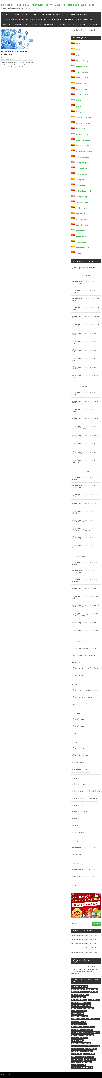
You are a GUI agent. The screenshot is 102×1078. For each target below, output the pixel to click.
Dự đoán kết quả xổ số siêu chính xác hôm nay (85, 1046)
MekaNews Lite (10, 1075)
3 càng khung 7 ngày (78, 989)
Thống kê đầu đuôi (82, 157)
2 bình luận (14, 59)
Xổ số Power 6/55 (78, 697)
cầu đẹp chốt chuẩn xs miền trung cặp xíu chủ (85, 486)
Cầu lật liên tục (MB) (83, 140)
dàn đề (74, 1037)
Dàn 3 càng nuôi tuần (78, 1021)
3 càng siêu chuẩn (77, 992)
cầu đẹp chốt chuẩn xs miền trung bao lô (85, 478)
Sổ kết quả (27, 24)
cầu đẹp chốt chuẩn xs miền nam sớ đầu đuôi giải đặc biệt (85, 614)
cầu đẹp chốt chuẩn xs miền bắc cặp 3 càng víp (86, 461)
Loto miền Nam (81, 219)
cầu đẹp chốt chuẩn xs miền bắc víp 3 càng (85, 334)
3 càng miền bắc (91, 989)
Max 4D (78, 106)
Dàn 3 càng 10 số (94, 1019)
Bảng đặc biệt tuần (77, 1013)
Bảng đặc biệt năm (87, 1008)
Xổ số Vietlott (77, 690)
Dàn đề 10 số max (77, 1040)
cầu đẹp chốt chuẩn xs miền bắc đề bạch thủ (85, 325)
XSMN (92, 19)
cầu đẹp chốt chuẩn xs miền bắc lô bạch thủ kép (85, 436)
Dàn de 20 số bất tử (77, 1027)
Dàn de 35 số (90, 1027)
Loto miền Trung (82, 225)
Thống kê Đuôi (81, 185)
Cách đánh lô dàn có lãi (79, 1019)
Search (92, 30)
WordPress (26, 1075)
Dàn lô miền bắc (88, 1035)
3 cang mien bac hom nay (79, 986)
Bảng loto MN (90, 848)
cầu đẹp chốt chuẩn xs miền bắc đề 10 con (85, 316)
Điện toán (48, 24)
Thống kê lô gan (82, 163)
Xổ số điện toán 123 (83, 123)
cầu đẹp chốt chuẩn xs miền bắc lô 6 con (85, 401)
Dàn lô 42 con (76, 1035)
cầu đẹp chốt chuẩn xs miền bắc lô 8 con (85, 410)
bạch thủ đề (75, 1008)
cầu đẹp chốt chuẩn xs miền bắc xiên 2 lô (84, 342)
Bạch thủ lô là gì (94, 1000)
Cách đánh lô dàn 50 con (79, 1016)
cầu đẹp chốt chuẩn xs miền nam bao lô (84, 563)
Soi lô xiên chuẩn (90, 1059)
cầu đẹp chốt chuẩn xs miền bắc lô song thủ (85, 444)
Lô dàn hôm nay (76, 1051)
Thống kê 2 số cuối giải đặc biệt (81, 1062)
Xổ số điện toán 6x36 (83, 117)
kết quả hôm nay (82, 61)
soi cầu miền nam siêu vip (35, 19)
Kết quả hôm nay (14, 24)
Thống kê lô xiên (82, 168)
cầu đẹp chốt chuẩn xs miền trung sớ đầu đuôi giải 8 (85, 521)
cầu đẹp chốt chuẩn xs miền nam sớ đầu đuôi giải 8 (85, 605)
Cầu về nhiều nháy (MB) (84, 151)
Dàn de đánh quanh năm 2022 (80, 1032)
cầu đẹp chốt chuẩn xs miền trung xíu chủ (85, 546)
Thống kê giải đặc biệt (78, 1064)
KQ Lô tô (76, 24)
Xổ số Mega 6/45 (91, 690)
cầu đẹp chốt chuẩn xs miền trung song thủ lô (85, 538)
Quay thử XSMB (81, 230)
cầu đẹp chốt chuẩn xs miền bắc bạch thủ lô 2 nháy (84, 427)
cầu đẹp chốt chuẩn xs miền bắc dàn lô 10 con (84, 282)
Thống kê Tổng (81, 197)
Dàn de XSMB (88, 1029)
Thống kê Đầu (81, 180)
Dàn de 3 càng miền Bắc (79, 1024)
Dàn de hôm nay (76, 1029)
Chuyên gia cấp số (54, 19)
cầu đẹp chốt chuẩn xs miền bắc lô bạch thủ (85, 418)
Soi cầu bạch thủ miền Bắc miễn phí (82, 1056)
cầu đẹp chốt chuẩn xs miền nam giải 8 (84, 588)
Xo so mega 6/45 (82, 89)
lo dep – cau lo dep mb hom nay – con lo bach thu (48, 5)
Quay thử (86, 24)
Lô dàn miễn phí (76, 1054)
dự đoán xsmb (76, 1048)
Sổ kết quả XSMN (82, 72)
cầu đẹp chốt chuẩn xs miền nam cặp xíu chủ (84, 571)
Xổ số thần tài (81, 129)
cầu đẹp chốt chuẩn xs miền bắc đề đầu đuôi (85, 368)
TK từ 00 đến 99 (81, 208)
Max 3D (78, 100)
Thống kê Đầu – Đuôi (83, 191)
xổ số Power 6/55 (82, 95)
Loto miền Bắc (81, 214)
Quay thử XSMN (81, 236)
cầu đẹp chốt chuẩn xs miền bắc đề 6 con (85, 299)
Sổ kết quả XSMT (82, 78)
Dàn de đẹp (95, 1032)
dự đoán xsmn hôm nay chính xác (15, 53)
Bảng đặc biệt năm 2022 (79, 1010)
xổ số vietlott (81, 83)
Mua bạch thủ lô (89, 1054)
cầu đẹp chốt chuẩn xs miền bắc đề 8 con (85, 308)
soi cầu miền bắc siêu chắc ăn (53, 14)
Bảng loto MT (77, 855)
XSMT (4, 24)
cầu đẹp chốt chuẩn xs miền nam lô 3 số (85, 597)
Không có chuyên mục (90, 1048)
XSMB (86, 19)
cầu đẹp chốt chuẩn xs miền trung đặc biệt (85, 495)
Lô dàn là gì (88, 1051)
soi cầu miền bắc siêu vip (76, 14)
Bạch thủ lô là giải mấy (79, 1000)
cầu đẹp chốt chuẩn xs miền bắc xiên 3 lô (84, 351)
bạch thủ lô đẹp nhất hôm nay (81, 1005)
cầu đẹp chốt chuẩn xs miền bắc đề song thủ (85, 376)
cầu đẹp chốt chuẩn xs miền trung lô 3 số (85, 512)
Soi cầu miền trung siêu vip (12, 19)
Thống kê (66, 24)
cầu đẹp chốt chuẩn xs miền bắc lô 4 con (85, 393)
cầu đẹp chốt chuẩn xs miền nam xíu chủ (85, 631)
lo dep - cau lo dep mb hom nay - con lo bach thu (15, 58)
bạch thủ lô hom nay (78, 997)
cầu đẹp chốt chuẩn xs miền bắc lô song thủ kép (85, 453)
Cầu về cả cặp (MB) (82, 146)
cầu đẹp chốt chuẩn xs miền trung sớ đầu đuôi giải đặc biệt (85, 529)
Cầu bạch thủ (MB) (82, 134)
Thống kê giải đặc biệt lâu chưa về (82, 1067)
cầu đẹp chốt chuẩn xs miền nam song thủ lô (84, 623)
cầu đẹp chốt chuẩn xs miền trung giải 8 (85, 503)
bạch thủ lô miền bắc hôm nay (81, 1002)
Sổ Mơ (95, 24)
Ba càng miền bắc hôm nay (79, 994)
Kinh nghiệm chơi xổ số (73, 19)
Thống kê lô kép (82, 174)
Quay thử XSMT (81, 242)
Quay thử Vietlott (82, 247)
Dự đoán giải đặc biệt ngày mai (81, 1043)
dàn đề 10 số (83, 1037)
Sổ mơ (78, 253)
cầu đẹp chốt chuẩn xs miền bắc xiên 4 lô (84, 359)
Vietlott (38, 24)
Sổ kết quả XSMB (82, 66)
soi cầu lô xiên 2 (77, 1059)
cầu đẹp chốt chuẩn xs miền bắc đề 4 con (85, 291)
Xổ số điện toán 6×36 (80, 719)
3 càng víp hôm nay (91, 992)
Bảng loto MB (77, 848)
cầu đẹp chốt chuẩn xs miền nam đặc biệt (84, 580)
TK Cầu (57, 24)
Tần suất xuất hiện (82, 202)
